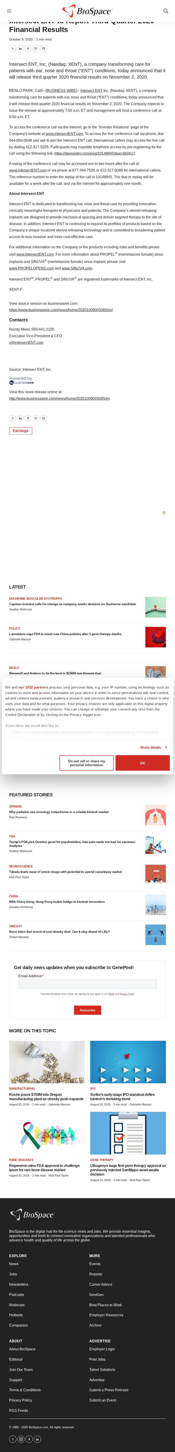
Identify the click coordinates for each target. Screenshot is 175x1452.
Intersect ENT (91, 91)
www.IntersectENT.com (35, 254)
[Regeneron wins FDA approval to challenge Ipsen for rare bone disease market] (47, 1133)
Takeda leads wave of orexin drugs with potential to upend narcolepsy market (65, 872)
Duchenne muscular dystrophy (35, 598)
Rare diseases (21, 1160)
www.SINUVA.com (77, 268)
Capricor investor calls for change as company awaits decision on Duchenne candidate (72, 604)
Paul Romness (18, 817)
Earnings (20, 431)
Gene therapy (102, 1160)
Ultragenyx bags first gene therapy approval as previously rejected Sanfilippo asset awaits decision (128, 1170)
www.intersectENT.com (64, 134)
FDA (12, 836)
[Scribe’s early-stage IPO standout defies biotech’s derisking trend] (128, 1062)
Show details (150, 747)
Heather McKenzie (20, 609)
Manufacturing (22, 1088)
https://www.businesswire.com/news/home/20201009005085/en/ (61, 310)
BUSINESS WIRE (61, 91)
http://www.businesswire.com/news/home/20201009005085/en (59, 398)
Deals (14, 668)
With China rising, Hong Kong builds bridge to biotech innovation (57, 902)
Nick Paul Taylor (19, 877)
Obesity (15, 926)
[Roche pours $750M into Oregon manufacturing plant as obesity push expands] (47, 1062)
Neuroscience (21, 866)
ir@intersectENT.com (26, 342)
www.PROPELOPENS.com (31, 268)
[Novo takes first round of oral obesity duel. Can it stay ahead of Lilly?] (155, 935)
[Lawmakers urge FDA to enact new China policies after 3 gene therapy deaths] (155, 637)
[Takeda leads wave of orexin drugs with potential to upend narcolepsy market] (155, 875)
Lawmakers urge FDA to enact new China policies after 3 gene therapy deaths (65, 634)
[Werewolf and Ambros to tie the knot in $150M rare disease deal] (155, 676)
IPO (92, 1088)
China (13, 896)
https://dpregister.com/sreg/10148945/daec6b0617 (94, 153)
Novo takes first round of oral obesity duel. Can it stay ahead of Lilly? (59, 931)
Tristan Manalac (19, 937)
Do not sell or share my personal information (86, 763)
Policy (14, 628)
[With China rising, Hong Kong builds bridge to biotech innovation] (155, 905)
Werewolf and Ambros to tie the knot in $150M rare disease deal (55, 673)
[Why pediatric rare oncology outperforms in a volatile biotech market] (155, 815)
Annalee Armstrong (21, 907)
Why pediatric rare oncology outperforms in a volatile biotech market (58, 812)
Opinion (15, 806)
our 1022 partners (33, 687)
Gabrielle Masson (20, 639)
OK (142, 763)
